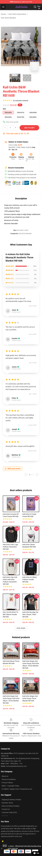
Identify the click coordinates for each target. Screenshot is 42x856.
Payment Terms (7, 803)
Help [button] (37, 853)
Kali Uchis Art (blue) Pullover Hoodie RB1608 (29, 579)
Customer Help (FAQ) (9, 812)
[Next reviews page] (37, 475)
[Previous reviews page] (26, 475)
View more (21, 628)
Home (3, 14)
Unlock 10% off (5, 846)
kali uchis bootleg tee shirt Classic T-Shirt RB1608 (30, 614)
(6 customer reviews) (20, 100)
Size (4, 109)
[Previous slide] (4, 46)
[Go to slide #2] (27, 78)
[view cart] (38, 7)
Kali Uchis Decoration (17, 14)
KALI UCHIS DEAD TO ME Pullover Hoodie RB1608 (10, 614)
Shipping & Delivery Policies (11, 799)
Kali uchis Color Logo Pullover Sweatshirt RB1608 (10, 547)
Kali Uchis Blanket (8, 18)
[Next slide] (37, 46)
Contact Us (6, 809)
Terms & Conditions (9, 779)
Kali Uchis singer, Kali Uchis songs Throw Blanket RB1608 (30, 698)
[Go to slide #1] (15, 78)
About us (5, 776)
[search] (35, 7)
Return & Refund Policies (10, 806)
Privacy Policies (7, 783)
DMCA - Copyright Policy (10, 786)
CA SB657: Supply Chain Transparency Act (17, 789)
